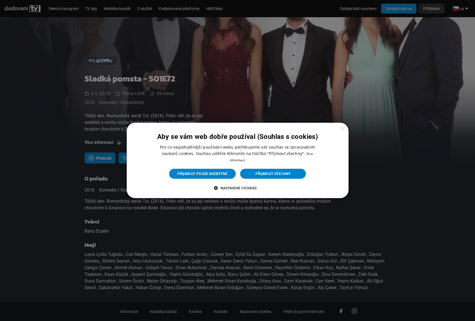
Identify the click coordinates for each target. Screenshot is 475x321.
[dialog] (238, 160)
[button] (237, 188)
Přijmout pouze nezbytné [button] (202, 173)
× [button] (342, 129)
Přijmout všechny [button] (272, 173)
